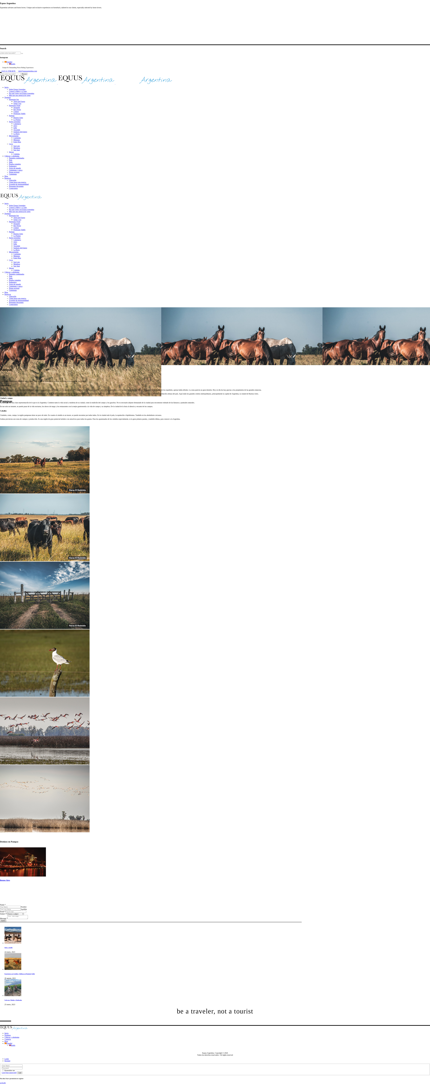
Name (3, 905)
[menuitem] (8, 62)
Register (7, 1061)
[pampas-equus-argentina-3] (45, 696)
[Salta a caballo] (12, 943)
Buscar (24, 74)
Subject (3, 914)
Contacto (7, 1039)
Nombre (24, 907)
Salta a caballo (8, 947)
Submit (3, 921)
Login (6, 1059)
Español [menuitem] (9, 62)
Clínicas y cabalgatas (11, 1037)
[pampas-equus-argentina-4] (45, 628)
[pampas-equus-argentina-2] (45, 764)
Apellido (24, 909)
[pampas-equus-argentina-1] (45, 832)
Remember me (9, 1070)
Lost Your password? (9, 1073)
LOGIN (3, 1083)
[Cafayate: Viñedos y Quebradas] (12, 995)
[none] (217, 63)
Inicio (6, 1033)
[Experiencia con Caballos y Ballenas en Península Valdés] (12, 969)
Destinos (7, 1035)
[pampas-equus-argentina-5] (45, 561)
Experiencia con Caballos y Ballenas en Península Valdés (19, 973)
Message (4, 918)
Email (2, 912)
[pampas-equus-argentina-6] (45, 493)
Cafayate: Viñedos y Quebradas (13, 1000)
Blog (6, 1041)
